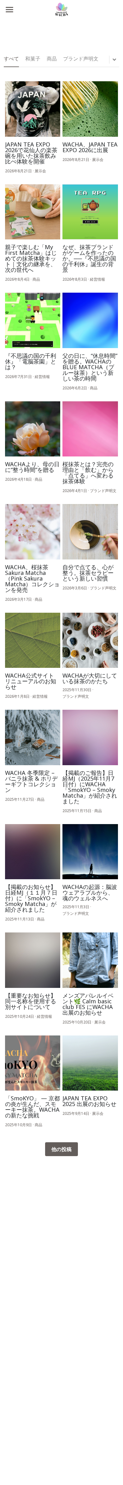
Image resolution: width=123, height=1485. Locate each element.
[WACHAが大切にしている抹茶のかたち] (90, 640)
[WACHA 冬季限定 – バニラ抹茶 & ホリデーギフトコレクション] (33, 737)
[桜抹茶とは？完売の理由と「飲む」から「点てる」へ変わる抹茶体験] (90, 429)
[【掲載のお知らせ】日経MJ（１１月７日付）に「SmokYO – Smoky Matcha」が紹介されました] (33, 852)
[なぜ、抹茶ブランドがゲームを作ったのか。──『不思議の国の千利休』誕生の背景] (90, 212)
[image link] (61, 9)
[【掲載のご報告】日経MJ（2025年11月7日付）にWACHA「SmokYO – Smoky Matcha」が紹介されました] (90, 737)
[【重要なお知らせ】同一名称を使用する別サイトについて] (33, 960)
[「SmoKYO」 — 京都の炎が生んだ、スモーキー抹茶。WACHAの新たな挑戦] (33, 1063)
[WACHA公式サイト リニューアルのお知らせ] (33, 640)
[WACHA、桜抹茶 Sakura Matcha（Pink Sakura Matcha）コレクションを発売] (33, 531)
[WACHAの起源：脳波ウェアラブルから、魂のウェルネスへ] (90, 852)
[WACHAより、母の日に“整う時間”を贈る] (33, 429)
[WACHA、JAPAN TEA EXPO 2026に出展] (90, 109)
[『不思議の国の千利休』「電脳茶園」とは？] (33, 320)
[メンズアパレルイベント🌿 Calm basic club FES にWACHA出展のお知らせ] (90, 960)
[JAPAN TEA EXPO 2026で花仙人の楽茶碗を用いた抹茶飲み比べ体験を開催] (33, 109)
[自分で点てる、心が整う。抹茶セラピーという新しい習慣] (90, 531)
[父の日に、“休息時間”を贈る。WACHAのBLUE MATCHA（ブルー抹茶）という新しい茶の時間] (90, 320)
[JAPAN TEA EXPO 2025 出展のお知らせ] (90, 1063)
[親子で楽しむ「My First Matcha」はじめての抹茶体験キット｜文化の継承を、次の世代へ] (33, 212)
